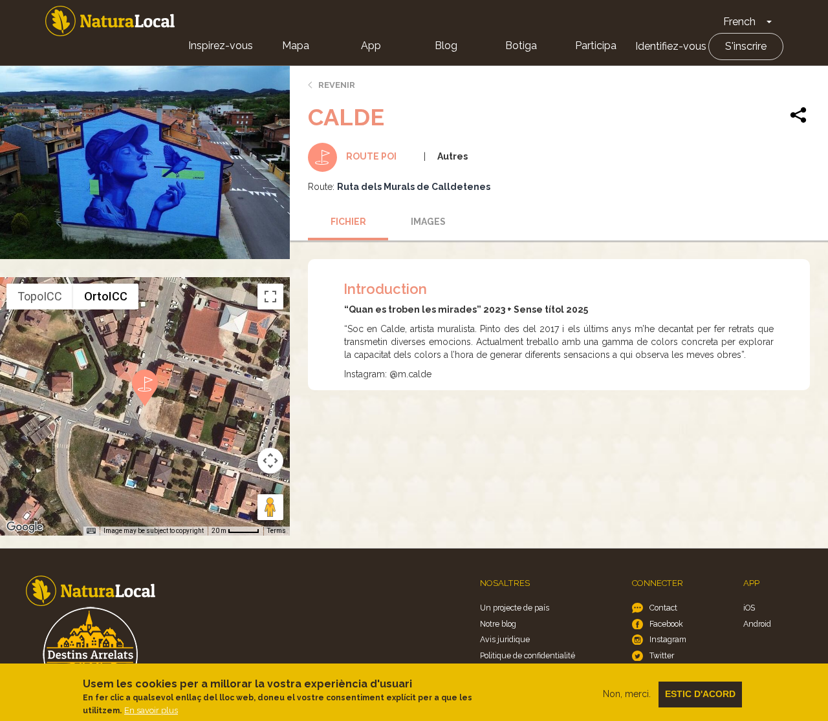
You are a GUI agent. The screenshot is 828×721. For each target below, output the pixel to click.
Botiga (521, 45)
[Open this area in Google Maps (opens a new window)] (24, 527)
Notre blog (498, 624)
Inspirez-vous (220, 45)
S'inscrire (746, 46)
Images (428, 221)
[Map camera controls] (270, 461)
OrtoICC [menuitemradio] (105, 296)
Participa (595, 45)
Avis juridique (505, 639)
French (739, 22)
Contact (663, 607)
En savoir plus (151, 710)
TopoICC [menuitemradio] (39, 296)
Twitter (661, 655)
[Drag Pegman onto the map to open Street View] (270, 507)
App (371, 45)
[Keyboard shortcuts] (91, 531)
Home (110, 21)
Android (757, 624)
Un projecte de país (514, 607)
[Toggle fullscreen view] (270, 296)
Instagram (667, 639)
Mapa (295, 45)
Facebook (666, 624)
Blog (446, 45)
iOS (749, 607)
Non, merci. (627, 694)
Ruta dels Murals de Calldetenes (413, 187)
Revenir (336, 85)
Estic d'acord (700, 694)
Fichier (348, 221)
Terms (276, 530)
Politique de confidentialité (527, 655)
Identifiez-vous (670, 46)
